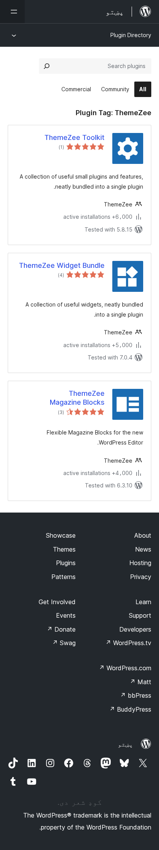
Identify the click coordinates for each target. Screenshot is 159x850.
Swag (64, 643)
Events (66, 615)
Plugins (66, 563)
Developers (135, 629)
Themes (64, 549)
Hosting (140, 563)
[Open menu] (12, 11)
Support (140, 615)
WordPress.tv (128, 643)
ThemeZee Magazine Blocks (77, 397)
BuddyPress (130, 709)
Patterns (63, 577)
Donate (61, 629)
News (143, 549)
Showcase (61, 535)
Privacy (140, 577)
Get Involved (57, 602)
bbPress (135, 695)
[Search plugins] (46, 66)
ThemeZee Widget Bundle (62, 265)
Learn (143, 602)
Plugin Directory (130, 35)
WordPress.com (125, 668)
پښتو (125, 744)
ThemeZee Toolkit (74, 137)
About (142, 535)
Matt (140, 682)
